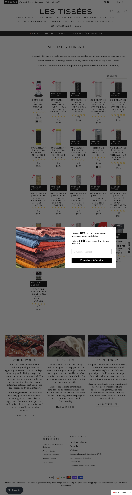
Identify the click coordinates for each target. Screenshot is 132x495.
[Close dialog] (114, 229)
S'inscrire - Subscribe (91, 260)
